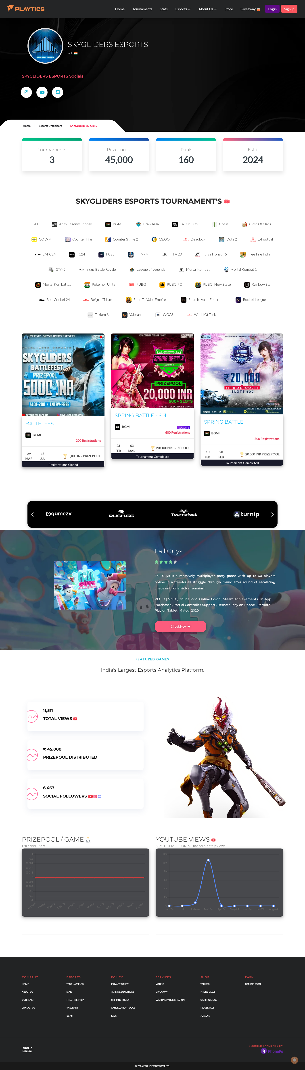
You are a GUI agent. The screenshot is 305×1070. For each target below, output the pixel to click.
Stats (164, 9)
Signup (289, 9)
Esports (181, 9)
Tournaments (142, 9)
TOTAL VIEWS (58, 718)
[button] (32, 514)
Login (272, 9)
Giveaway (248, 9)
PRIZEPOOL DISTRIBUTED (70, 757)
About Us (206, 9)
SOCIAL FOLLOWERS (65, 796)
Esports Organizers (50, 125)
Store (229, 9)
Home (120, 9)
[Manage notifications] (294, 1060)
